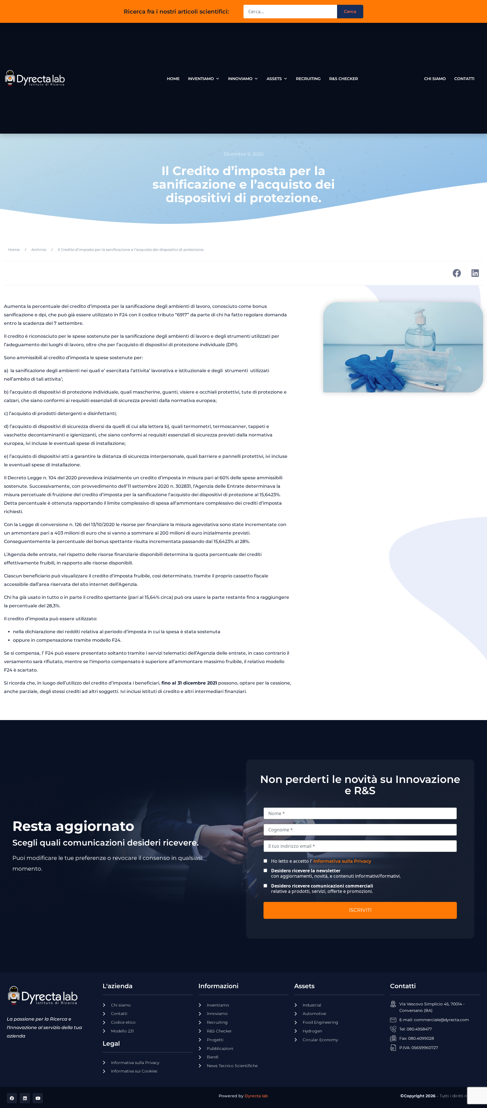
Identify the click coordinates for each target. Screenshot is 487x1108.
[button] (456, 273)
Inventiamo (201, 78)
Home (173, 78)
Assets (274, 78)
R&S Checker (343, 78)
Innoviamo (240, 78)
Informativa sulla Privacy (342, 861)
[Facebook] (12, 1098)
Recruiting (308, 78)
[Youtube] (38, 1098)
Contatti (464, 77)
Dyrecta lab (256, 1095)
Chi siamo (435, 77)
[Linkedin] (25, 1098)
